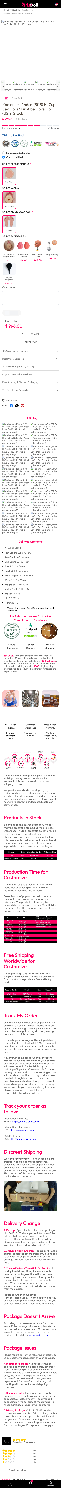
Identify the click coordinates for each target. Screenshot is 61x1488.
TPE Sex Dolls (15, 10)
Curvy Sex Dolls (27, 10)
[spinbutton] (12, 313)
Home (5, 10)
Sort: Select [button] (50, 1479)
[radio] (30, 153)
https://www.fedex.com (25, 1121)
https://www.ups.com (22, 1130)
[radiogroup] (19, 1439)
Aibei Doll (17, 98)
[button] (3, 85)
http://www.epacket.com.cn (25, 1139)
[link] (5, 10)
